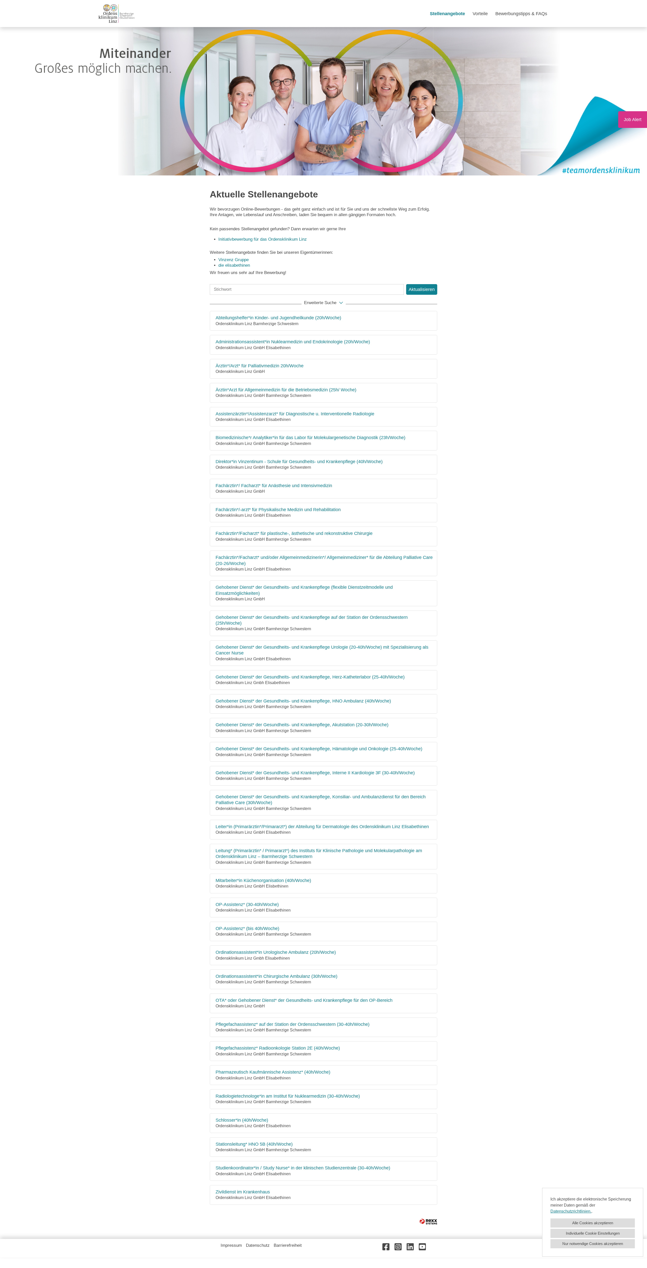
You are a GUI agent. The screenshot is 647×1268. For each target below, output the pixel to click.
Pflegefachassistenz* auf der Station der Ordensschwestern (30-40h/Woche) (292, 1024)
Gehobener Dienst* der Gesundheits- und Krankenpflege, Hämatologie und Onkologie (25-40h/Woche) (319, 748)
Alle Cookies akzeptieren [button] (592, 1223)
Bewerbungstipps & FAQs (521, 13)
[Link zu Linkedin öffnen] (410, 1246)
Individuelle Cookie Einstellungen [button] (593, 1233)
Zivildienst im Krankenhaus (243, 1191)
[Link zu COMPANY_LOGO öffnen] (116, 13)
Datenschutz (258, 1245)
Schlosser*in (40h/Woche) (242, 1120)
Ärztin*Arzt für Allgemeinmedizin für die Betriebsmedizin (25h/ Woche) (286, 389)
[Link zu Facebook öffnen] (386, 1246)
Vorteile (480, 13)
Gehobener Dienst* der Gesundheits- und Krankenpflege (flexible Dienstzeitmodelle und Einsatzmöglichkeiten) (304, 590)
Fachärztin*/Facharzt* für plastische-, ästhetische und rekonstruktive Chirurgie (294, 533)
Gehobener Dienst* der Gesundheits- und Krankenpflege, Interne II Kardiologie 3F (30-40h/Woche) (315, 772)
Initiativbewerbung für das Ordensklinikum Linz (263, 239)
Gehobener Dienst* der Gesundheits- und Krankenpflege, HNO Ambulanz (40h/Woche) (303, 701)
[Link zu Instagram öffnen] (398, 1246)
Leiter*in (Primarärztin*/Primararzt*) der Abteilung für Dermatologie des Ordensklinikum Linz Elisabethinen (322, 826)
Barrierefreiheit (288, 1245)
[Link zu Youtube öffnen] (422, 1246)
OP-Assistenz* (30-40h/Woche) (247, 904)
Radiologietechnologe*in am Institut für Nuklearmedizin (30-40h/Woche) (288, 1096)
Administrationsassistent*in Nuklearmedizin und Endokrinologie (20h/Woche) (293, 341)
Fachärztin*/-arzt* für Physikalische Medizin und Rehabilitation (278, 509)
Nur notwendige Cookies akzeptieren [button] (592, 1243)
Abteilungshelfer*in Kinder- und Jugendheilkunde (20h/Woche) (278, 317)
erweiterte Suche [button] (320, 302)
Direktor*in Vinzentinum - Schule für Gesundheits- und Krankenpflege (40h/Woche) (299, 461)
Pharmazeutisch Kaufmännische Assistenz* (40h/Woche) (273, 1072)
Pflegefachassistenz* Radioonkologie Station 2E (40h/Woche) (278, 1048)
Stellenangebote (447, 13)
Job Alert (632, 119)
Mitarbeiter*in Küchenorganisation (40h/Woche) (263, 880)
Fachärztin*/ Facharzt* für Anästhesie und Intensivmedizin (274, 485)
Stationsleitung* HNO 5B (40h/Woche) (254, 1144)
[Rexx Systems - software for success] (428, 1221)
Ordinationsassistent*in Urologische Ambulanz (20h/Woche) (276, 952)
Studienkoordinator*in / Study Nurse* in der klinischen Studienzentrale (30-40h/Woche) (303, 1167)
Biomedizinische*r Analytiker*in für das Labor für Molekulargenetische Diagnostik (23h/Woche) (310, 437)
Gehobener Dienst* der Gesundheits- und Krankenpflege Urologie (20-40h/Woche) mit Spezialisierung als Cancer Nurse (322, 650)
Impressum (231, 1245)
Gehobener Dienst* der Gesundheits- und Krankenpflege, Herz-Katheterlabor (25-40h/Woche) (310, 677)
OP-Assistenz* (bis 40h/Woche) (247, 928)
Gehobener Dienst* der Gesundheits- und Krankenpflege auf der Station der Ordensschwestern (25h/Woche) (312, 620)
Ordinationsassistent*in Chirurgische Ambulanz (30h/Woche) (276, 976)
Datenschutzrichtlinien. (570, 1211)
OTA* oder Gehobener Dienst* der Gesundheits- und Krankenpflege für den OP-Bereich (304, 1000)
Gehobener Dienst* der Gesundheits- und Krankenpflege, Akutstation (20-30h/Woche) (302, 724)
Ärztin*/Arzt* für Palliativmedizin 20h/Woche (260, 365)
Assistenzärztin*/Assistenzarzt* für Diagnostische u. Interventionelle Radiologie (295, 413)
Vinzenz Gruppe (233, 259)
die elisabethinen (234, 265)
